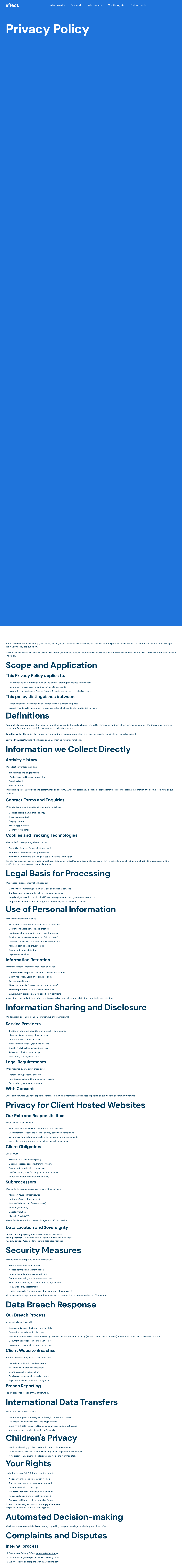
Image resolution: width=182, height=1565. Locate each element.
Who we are (95, 5)
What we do (57, 5)
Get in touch (138, 5)
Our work (76, 5)
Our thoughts (116, 5)
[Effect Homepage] (12, 5)
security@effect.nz (36, 1392)
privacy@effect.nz (48, 1504)
